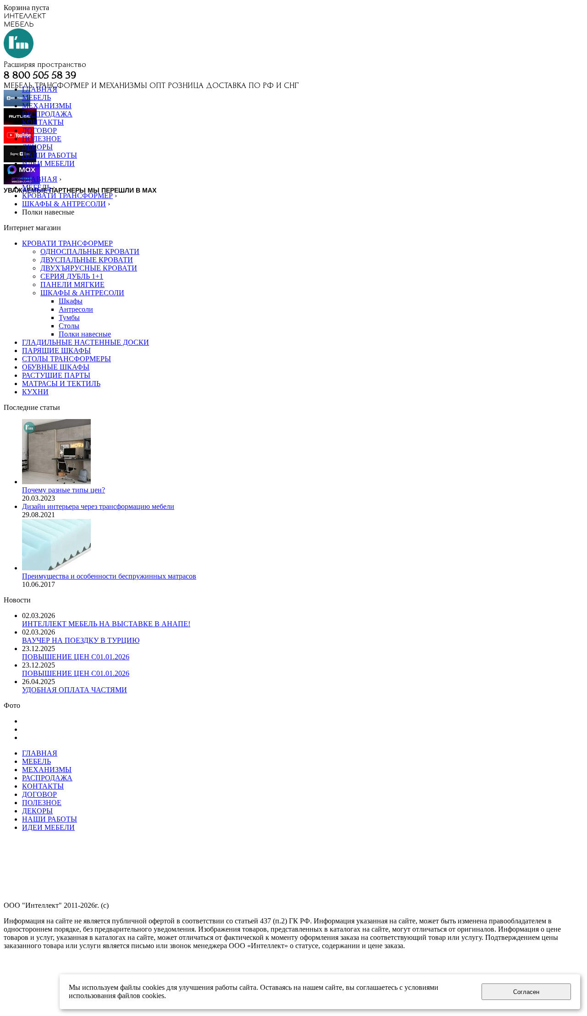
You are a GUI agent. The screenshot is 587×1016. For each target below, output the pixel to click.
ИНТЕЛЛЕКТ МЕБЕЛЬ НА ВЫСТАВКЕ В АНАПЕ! (106, 624)
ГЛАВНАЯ (39, 179)
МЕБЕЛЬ (36, 187)
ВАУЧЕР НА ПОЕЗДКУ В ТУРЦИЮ (80, 640)
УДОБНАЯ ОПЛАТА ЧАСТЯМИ (74, 690)
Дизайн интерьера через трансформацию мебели (98, 506)
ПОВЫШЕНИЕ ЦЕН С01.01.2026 (75, 657)
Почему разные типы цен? (63, 490)
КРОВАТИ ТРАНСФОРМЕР (67, 195)
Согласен (526, 991)
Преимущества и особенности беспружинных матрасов (109, 576)
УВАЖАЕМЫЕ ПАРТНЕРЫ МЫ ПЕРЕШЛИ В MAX (80, 190)
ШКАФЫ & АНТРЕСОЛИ (64, 204)
